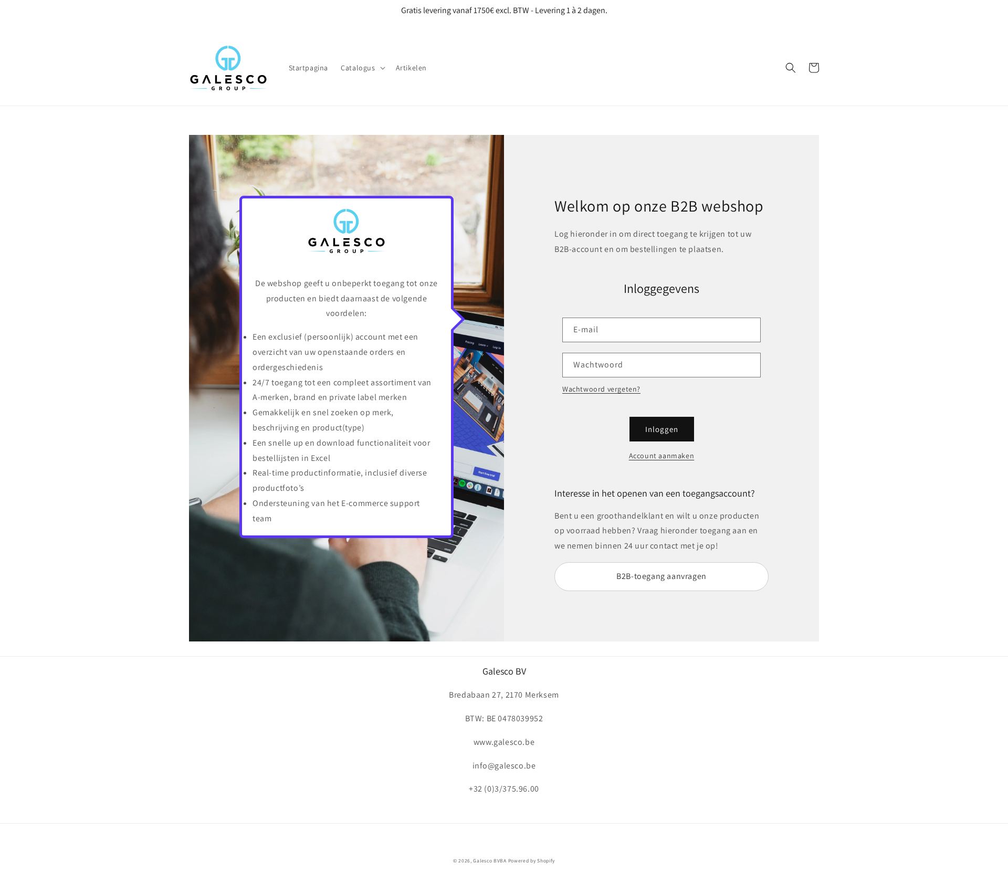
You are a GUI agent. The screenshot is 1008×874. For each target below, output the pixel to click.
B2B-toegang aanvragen (661, 576)
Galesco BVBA (489, 860)
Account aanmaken (662, 455)
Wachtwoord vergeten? (601, 389)
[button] (361, 68)
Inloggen (661, 429)
